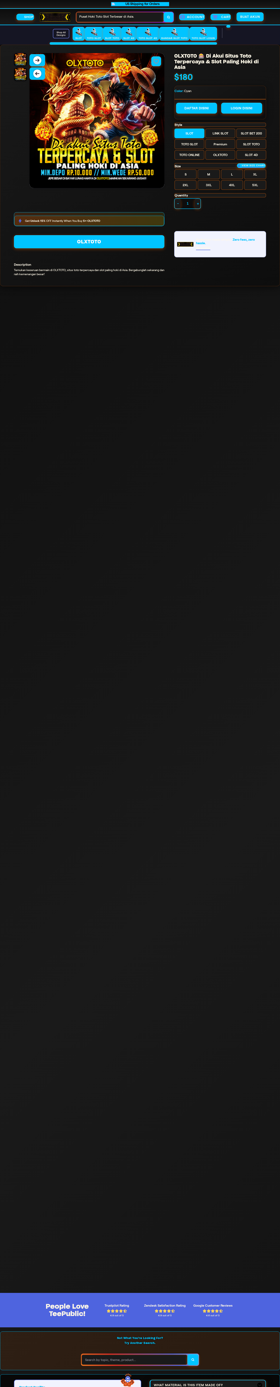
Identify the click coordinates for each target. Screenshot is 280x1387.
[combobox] (120, 17)
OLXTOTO (89, 241)
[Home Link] (55, 17)
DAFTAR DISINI (196, 108)
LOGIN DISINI (242, 108)
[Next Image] (37, 60)
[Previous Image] (37, 73)
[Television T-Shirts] (133, 43)
